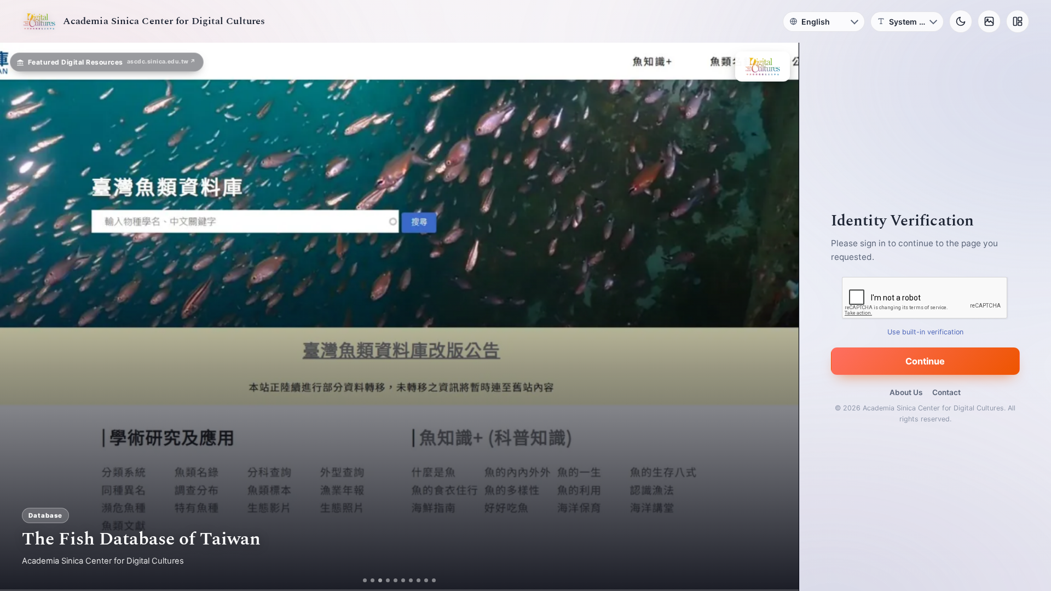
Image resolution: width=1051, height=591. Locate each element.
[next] (779, 317)
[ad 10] (438, 580)
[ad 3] (380, 580)
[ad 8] (423, 580)
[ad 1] (361, 580)
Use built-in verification (925, 332)
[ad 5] (400, 580)
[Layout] (1017, 21)
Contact (946, 392)
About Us (906, 392)
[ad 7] (415, 580)
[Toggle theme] (960, 21)
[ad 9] (430, 580)
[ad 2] (369, 580)
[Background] (989, 21)
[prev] (20, 317)
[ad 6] (407, 580)
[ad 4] (392, 580)
